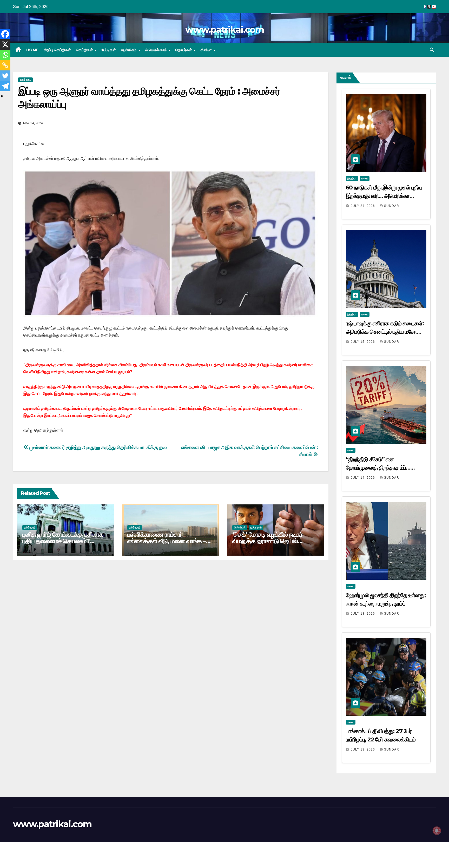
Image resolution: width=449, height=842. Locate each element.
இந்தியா (351, 178)
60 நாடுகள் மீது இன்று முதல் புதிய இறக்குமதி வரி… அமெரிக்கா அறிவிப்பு (384, 196)
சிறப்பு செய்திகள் (57, 50)
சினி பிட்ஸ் (239, 527)
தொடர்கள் (184, 50)
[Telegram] (5, 86)
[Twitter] (5, 75)
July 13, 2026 (363, 613)
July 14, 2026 (363, 477)
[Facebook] (5, 34)
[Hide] (2, 96)
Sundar (391, 206)
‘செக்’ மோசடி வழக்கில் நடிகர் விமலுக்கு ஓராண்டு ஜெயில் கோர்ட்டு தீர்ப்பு (267, 541)
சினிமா (207, 50)
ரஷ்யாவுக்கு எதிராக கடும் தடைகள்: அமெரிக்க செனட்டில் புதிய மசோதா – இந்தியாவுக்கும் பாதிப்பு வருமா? (385, 332)
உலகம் (364, 178)
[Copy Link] (5, 65)
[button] (432, 50)
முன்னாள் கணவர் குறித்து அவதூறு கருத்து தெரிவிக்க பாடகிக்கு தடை (98, 447)
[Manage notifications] (437, 830)
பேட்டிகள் (109, 50)
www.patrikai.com (224, 29)
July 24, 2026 (363, 206)
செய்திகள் (85, 50)
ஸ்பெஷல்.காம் (156, 50)
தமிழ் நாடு (25, 79)
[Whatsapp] (5, 55)
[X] (5, 44)
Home (32, 50)
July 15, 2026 (363, 342)
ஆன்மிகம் (129, 50)
